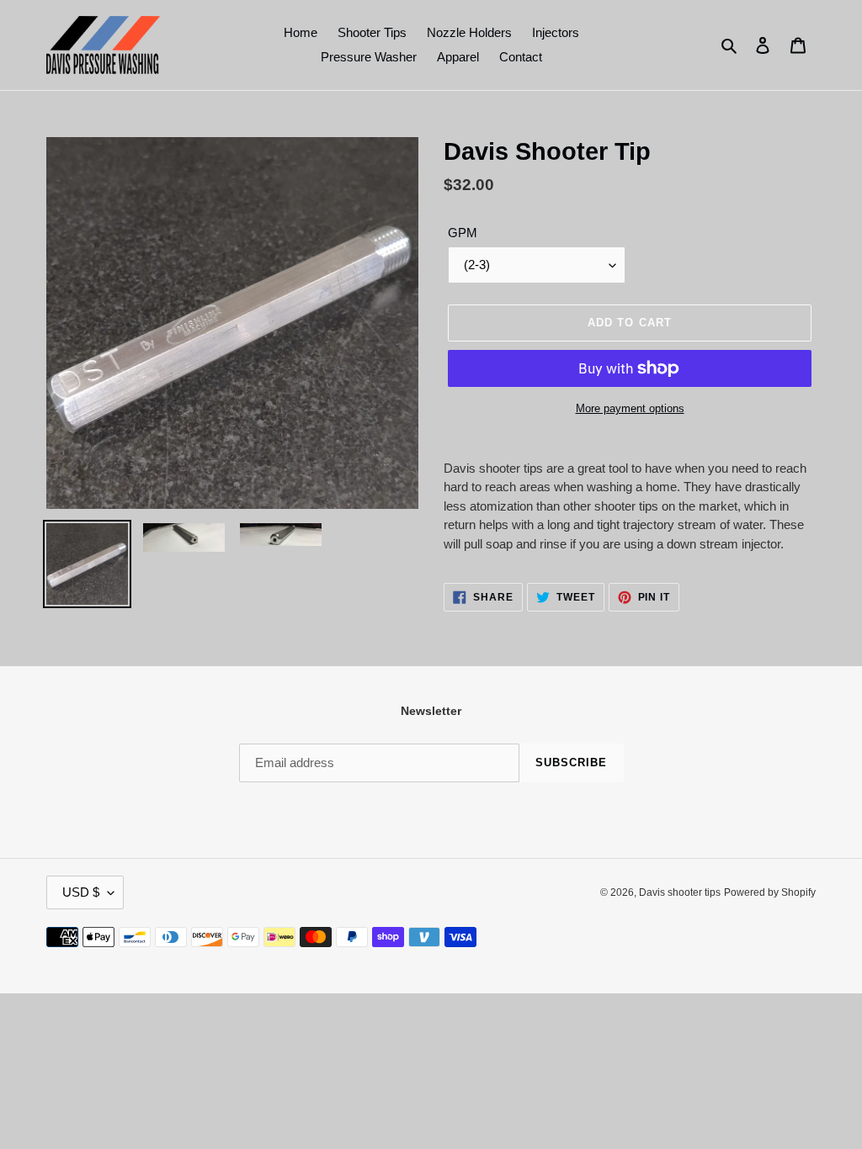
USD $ (80, 892)
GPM (462, 232)
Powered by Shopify (770, 892)
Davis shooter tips (680, 892)
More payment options (630, 408)
